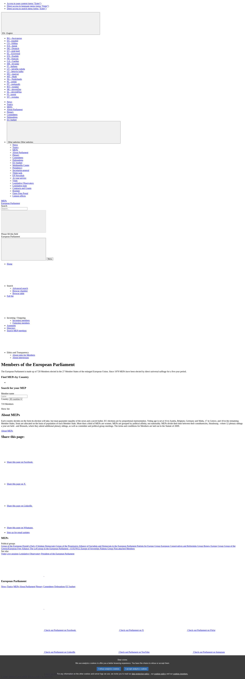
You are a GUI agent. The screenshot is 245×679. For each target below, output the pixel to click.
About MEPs (7, 431)
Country (5, 399)
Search (4, 206)
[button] (125, 276)
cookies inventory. (180, 674)
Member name (7, 393)
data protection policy (140, 674)
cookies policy (160, 674)
